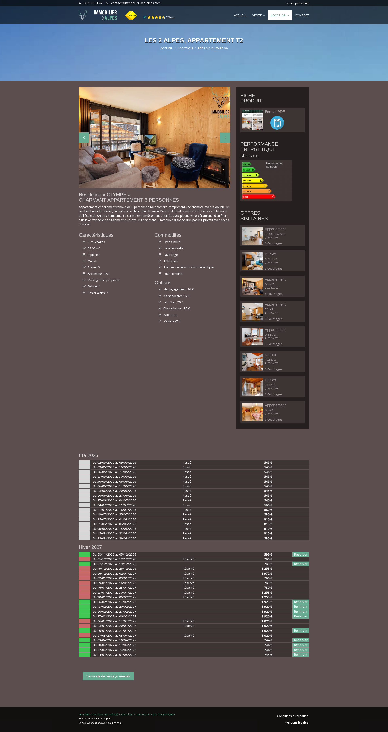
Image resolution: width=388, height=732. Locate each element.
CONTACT (302, 15)
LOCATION (279, 15)
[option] (154, 137)
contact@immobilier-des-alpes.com (136, 3)
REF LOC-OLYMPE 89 (213, 48)
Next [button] (225, 137)
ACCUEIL (240, 15)
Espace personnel (296, 3)
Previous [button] (84, 137)
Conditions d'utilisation (292, 716)
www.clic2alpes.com (110, 722)
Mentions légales (296, 722)
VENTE (257, 15)
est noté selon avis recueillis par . (127, 714)
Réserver (301, 554)
